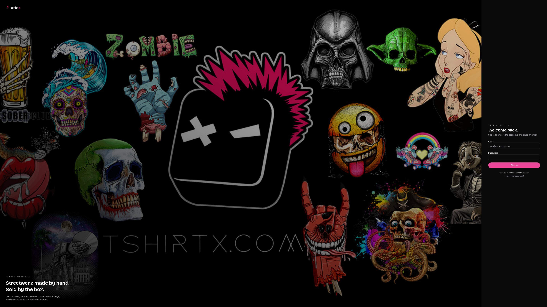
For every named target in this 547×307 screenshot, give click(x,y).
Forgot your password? (514, 176)
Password (493, 153)
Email (491, 141)
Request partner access (519, 173)
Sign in (514, 165)
